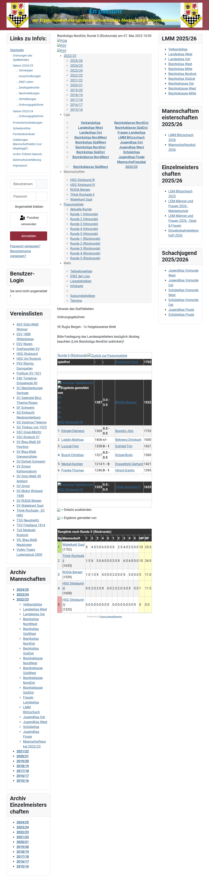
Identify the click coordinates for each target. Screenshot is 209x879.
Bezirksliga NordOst (91, 147)
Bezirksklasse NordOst (131, 123)
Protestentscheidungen (27, 122)
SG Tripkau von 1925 (32, 427)
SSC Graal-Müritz (29, 432)
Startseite (17, 50)
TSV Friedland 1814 (31, 525)
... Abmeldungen (26, 99)
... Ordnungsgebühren (29, 104)
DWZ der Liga (80, 276)
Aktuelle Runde (81, 209)
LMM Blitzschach (131, 137)
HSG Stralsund (27, 354)
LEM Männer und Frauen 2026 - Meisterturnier (180, 206)
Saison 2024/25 (23, 65)
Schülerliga (131, 152)
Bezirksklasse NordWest (90, 157)
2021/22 (76, 80)
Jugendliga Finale (131, 157)
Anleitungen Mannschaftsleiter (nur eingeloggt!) (27, 144)
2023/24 (76, 70)
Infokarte (76, 286)
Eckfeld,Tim (123, 446)
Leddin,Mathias (72, 440)
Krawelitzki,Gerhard (129, 464)
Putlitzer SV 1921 (29, 373)
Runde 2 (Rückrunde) (85, 244)
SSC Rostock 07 (28, 437)
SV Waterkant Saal (30, 506)
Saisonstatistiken (82, 296)
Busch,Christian (72, 455)
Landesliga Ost (90, 132)
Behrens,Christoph (128, 440)
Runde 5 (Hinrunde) (84, 234)
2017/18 (76, 100)
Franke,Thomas (72, 470)
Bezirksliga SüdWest (90, 142)
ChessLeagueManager (110, 616)
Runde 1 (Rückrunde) (85, 239)
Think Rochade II (82, 195)
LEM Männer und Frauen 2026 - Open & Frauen (182, 221)
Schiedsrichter (22, 128)
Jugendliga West (131, 147)
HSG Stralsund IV (82, 185)
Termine (76, 301)
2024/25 (76, 66)
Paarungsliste (73, 204)
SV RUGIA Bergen (29, 501)
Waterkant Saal (81, 199)
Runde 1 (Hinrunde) (84, 214)
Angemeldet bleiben (29, 207)
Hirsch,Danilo (125, 470)
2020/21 (76, 85)
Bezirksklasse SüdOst (131, 128)
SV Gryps (23, 486)
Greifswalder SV (28, 349)
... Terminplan (24, 70)
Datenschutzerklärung (27, 159)
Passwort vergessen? (25, 246)
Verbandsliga (90, 123)
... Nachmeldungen (28, 93)
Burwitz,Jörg (124, 431)
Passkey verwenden (30, 221)
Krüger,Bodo (124, 455)
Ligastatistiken (80, 281)
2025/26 (76, 61)
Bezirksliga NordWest (90, 137)
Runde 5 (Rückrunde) (85, 258)
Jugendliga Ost (131, 142)
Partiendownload (24, 134)
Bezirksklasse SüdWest (90, 167)
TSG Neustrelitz (28, 520)
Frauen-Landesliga (131, 132)
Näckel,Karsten (72, 464)
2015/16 (76, 110)
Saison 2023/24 (23, 111)
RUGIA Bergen (80, 190)
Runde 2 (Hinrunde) (84, 219)
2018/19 (76, 95)
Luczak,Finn (70, 446)
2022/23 (70, 56)
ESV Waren (24, 344)
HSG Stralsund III (82, 180)
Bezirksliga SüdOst (90, 152)
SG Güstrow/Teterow (32, 422)
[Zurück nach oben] (202, 871)
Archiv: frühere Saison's (27, 154)
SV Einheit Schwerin (31, 461)
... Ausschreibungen (28, 76)
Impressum (20, 165)
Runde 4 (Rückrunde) (85, 253)
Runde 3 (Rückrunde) (85, 248)
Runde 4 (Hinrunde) (84, 229)
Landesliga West (90, 128)
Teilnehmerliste (81, 271)
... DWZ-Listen (24, 81)
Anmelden (28, 236)
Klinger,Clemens (72, 431)
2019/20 (76, 90)
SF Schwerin (25, 408)
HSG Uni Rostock (29, 359)
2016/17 (76, 105)
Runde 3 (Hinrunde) (84, 224)
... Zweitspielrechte (27, 87)
